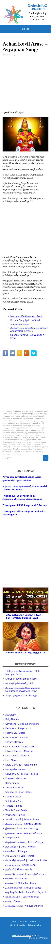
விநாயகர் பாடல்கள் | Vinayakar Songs (24, 905)
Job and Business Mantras (19, 751)
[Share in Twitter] (34, 353)
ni (40, 435)
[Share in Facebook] (5, 353)
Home (13, 921)
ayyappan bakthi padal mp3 (22, 418)
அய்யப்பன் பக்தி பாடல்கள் (17, 444)
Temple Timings (13, 805)
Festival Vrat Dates (15, 732)
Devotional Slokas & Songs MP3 (22, 723)
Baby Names (12, 719)
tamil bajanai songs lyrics (21, 442)
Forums (23, 921)
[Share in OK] (19, 353)
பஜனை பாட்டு (19, 451)
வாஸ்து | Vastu (13, 901)
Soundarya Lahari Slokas (18, 792)
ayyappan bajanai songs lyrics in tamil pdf (30, 413)
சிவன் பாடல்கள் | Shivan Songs (21, 864)
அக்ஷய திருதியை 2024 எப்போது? (21, 695)
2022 (35, 617)
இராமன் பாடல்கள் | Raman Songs (22, 828)
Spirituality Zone (14, 801)
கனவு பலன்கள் (12, 837)
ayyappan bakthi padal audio (14, 416)
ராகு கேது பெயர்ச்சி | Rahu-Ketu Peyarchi (26, 892)
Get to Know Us (17, 925)
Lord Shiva (11, 760)
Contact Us (35, 921)
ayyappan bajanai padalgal (17, 411)
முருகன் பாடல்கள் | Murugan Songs (23, 887)
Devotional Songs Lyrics (12, 55)
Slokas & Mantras (14, 787)
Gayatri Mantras (14, 741)
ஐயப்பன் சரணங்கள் (35, 446)
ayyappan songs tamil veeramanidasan (22, 435)
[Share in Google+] (26, 353)
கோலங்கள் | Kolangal (16, 851)
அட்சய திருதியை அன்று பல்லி (19, 683)
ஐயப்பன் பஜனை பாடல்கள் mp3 (26, 449)
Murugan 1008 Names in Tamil (21, 678)
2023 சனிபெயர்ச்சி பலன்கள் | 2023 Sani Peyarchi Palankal (23, 616)
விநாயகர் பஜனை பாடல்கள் (12, 454)
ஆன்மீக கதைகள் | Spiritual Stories (23, 823)
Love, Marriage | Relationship (21, 764)
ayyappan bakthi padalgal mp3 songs (25, 425)
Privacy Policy (34, 925)
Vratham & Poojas (15, 814)
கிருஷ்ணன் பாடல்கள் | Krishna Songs (24, 842)
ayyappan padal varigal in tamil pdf (16, 428)
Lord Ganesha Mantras (17, 755)
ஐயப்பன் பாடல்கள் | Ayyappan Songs (23, 833)
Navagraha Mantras (15, 769)
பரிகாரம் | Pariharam (16, 878)
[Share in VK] (12, 353)
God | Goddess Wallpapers (19, 746)
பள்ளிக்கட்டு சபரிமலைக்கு (34, 451)
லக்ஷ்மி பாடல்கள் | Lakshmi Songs (22, 896)
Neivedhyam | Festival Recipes (21, 773)
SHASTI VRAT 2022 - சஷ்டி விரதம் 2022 (25, 652)
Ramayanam (12, 783)
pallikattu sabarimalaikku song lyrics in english (29, 437)
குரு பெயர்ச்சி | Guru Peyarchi (20, 846)
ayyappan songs (21, 430)
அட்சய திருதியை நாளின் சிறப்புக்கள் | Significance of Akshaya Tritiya (23, 689)
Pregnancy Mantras (15, 778)
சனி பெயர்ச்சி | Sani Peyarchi (20, 855)
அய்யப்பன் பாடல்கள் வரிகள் (17, 446)
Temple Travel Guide (16, 810)
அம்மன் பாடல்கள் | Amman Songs (22, 819)
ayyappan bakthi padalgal (27, 421)
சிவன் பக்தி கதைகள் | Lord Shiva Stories (26, 860)
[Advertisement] (25, 85)
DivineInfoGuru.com (37, 7)
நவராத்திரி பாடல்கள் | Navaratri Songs (24, 874)
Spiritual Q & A (13, 796)
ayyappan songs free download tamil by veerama (24, 431)
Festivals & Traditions (16, 737)
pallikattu (6, 437)
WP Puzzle (43, 938)
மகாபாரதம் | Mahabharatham (20, 883)
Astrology (10, 714)
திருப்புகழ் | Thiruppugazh (18, 869)
